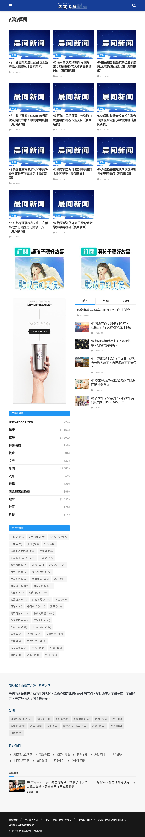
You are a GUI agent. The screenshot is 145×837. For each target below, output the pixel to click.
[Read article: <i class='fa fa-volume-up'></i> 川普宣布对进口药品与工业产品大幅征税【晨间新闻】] (29, 44)
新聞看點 (43, 585)
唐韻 (46, 551)
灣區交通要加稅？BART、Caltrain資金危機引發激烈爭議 (111, 326)
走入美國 (19, 648)
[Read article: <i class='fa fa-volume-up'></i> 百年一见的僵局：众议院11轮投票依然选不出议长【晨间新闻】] (73, 97)
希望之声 (57, 565)
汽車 (12, 476)
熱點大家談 (44, 613)
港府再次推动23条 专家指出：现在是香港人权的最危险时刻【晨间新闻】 (72, 66)
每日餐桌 (36, 606)
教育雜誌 (40, 578)
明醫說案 (19, 599)
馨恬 (16, 655)
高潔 (33, 655)
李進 (61, 599)
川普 (38, 565)
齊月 (51, 655)
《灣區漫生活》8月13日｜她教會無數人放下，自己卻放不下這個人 (113, 363)
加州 (33, 544)
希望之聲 (19, 571)
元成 (16, 544)
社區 (12, 507)
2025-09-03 (33, 792)
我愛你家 (19, 578)
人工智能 (37, 537)
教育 (12, 453)
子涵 (46, 558)
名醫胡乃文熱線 (23, 551)
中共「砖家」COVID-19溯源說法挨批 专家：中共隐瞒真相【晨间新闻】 (28, 120)
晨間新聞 (41, 599)
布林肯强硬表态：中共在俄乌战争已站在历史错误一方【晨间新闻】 (28, 227)
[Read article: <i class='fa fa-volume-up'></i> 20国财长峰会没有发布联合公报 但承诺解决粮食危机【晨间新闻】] (117, 97)
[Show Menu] (10, 5)
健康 (12, 430)
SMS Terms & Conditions (110, 819)
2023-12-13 (104, 76)
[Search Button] (134, 5)
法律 (12, 483)
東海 (16, 606)
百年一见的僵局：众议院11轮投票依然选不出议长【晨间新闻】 (72, 120)
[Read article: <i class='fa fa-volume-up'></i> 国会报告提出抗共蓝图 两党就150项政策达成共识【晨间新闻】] (117, 44)
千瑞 (50, 544)
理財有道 (42, 620)
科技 (12, 514)
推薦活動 (15, 445)
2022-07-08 (16, 183)
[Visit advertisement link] (39, 268)
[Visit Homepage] (72, 5)
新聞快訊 (20, 585)
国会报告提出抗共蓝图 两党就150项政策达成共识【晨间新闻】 (117, 66)
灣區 (56, 606)
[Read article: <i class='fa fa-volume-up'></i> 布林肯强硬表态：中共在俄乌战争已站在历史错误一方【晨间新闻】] (29, 204)
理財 (12, 499)
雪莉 (56, 648)
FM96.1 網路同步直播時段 (58, 819)
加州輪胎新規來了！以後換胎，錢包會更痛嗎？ (111, 343)
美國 (16, 634)
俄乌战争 (58, 537)
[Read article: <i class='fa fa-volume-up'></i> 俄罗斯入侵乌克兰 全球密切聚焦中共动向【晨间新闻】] (73, 204)
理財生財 (19, 627)
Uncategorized (21, 422)
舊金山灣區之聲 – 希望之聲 (29, 831)
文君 (60, 578)
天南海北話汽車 (23, 558)
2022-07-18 (104, 130)
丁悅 (17, 537)
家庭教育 (19, 565)
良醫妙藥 (54, 634)
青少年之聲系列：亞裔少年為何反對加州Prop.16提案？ (112, 400)
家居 (12, 437)
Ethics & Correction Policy (21, 824)
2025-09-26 (16, 72)
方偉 (17, 592)
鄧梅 (38, 648)
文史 (12, 460)
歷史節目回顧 (31, 819)
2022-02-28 (60, 233)
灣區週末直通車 (19, 491)
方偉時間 (38, 592)
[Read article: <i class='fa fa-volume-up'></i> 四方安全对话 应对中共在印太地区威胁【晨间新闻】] (73, 151)
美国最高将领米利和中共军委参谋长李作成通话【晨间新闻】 (28, 173)
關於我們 (13, 819)
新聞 (14, 55)
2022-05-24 (104, 179)
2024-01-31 (60, 76)
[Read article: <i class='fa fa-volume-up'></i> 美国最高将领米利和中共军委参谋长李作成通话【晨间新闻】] (29, 151)
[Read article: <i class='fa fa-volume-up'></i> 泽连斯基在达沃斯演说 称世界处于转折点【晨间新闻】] (117, 151)
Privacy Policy (85, 819)
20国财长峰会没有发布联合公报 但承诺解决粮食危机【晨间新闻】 (116, 120)
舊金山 (34, 634)
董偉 (16, 641)
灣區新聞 (20, 613)
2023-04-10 (16, 130)
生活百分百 (41, 627)
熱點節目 (20, 620)
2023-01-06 (60, 130)
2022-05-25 (60, 179)
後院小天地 (41, 571)
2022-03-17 (16, 237)
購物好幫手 (37, 641)
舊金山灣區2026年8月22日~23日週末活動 (103, 310)
